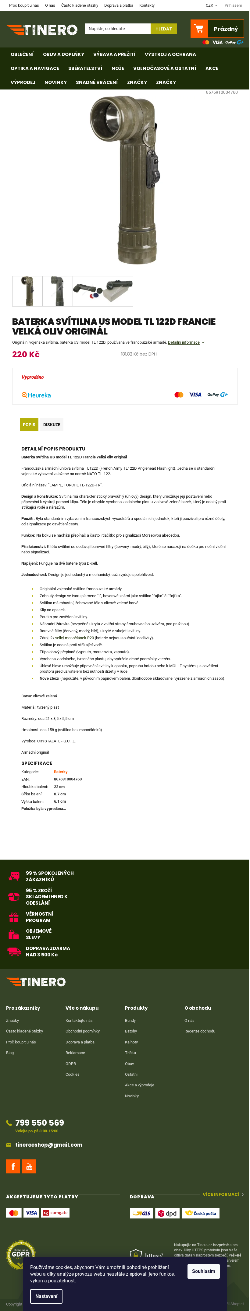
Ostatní (131, 1074)
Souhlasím (203, 1271)
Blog (10, 1052)
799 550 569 (39, 1122)
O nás (50, 5)
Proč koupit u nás (24, 5)
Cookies (73, 1074)
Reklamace (75, 1052)
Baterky (61, 771)
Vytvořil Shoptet (230, 1304)
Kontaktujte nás (79, 1020)
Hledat (163, 29)
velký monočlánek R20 (74, 638)
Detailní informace (184, 342)
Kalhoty (131, 1042)
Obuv (129, 1063)
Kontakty (147, 5)
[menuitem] (22, 54)
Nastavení (46, 1296)
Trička (130, 1052)
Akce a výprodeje (139, 1085)
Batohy (131, 1031)
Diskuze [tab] (51, 424)
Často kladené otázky (79, 5)
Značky (12, 1020)
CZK (210, 5)
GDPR (71, 1063)
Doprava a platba (118, 5)
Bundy (130, 1020)
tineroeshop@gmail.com (48, 1144)
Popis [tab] (29, 424)
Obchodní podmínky (83, 1031)
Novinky (132, 1096)
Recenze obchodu (199, 1031)
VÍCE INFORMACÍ (221, 1194)
